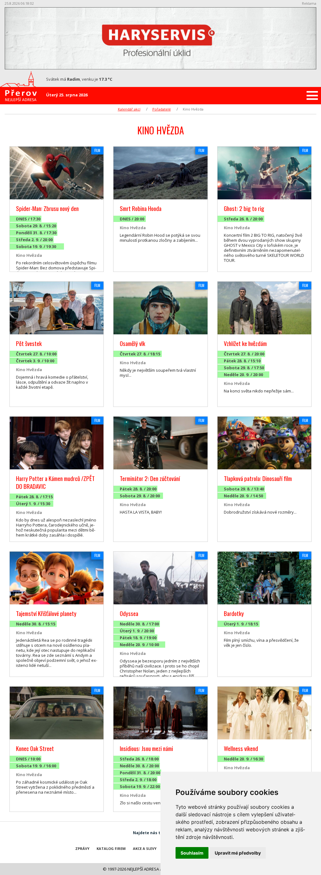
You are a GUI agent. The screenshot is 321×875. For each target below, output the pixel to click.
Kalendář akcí (129, 109)
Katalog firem (111, 848)
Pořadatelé (161, 109)
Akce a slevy (144, 848)
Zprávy (82, 848)
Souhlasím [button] (192, 853)
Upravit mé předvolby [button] (238, 853)
